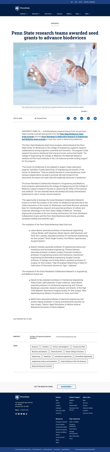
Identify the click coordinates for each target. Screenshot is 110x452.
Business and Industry (39, 351)
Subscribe (66, 387)
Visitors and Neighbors (61, 347)
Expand (83, 111)
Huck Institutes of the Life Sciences (73, 361)
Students (45, 347)
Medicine (47, 356)
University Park (56, 351)
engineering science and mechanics (44, 361)
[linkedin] (81, 118)
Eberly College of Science (75, 351)
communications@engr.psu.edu (66, 337)
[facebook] (68, 118)
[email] (88, 118)
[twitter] (75, 118)
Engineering (36, 356)
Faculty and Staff (79, 347)
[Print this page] (95, 118)
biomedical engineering (83, 356)
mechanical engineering (63, 356)
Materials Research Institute (42, 366)
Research (55, 23)
